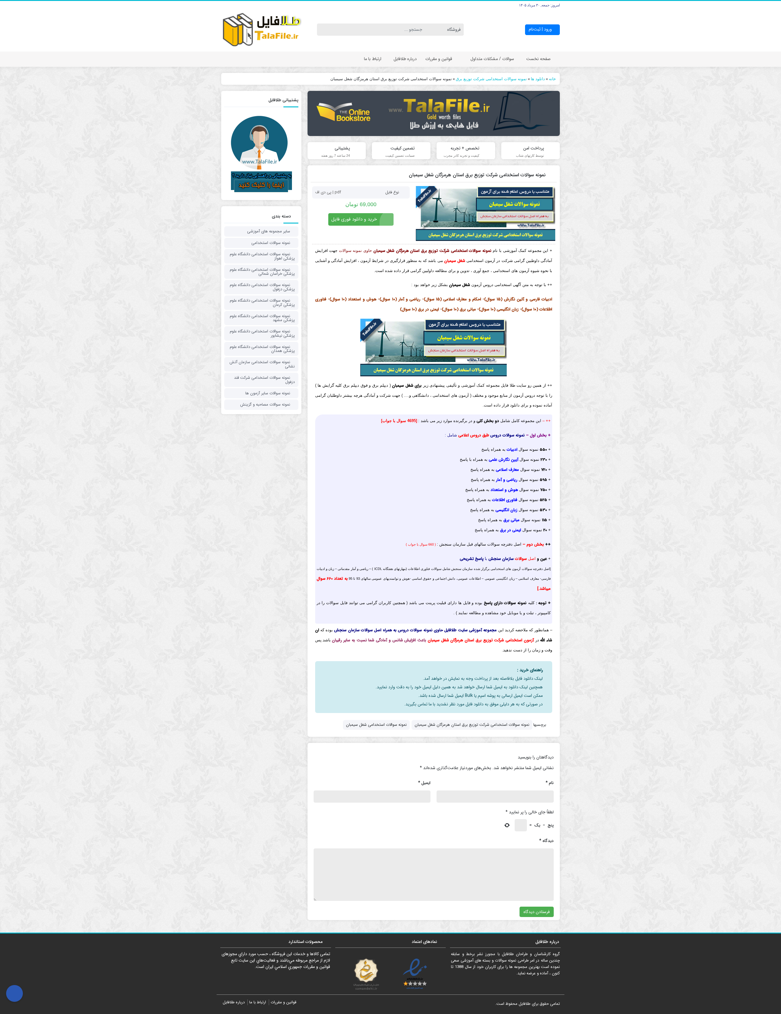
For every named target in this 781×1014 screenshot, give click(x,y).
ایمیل (424, 782)
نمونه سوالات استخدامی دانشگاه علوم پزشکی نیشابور (262, 333)
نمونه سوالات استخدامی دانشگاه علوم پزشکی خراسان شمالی (262, 272)
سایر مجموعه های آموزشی (268, 231)
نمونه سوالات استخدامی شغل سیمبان (376, 725)
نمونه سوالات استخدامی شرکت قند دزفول (264, 379)
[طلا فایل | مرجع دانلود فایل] (261, 30)
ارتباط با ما (372, 59)
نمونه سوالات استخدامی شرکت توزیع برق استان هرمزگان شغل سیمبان (472, 725)
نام (549, 782)
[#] (434, 113)
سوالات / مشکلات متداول (492, 59)
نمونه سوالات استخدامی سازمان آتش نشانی (262, 364)
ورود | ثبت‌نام (541, 29)
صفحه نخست (538, 59)
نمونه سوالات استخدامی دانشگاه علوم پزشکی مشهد (262, 318)
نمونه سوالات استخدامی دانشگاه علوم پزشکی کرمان (262, 302)
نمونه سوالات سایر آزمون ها (267, 393)
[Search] (322, 29)
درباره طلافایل (405, 59)
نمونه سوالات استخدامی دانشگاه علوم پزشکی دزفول (262, 287)
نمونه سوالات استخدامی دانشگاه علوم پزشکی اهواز (262, 256)
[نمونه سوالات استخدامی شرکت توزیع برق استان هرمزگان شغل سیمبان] (485, 213)
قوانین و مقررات (438, 59)
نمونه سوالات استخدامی (270, 243)
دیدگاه (546, 840)
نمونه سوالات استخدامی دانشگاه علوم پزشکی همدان (262, 349)
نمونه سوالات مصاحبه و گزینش (265, 404)
